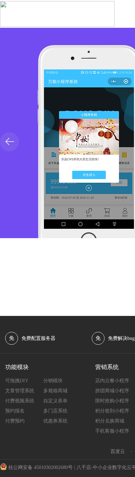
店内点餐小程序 (112, 380)
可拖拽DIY (16, 380)
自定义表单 (55, 400)
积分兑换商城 (109, 421)
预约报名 (15, 410)
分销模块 (53, 380)
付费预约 (15, 421)
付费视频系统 (19, 400)
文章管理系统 (19, 390)
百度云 (117, 451)
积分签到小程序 (112, 410)
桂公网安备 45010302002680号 (40, 467)
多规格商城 (55, 390)
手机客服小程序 (112, 431)
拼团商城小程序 (112, 390)
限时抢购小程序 (112, 400)
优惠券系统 (55, 421)
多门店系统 (55, 410)
